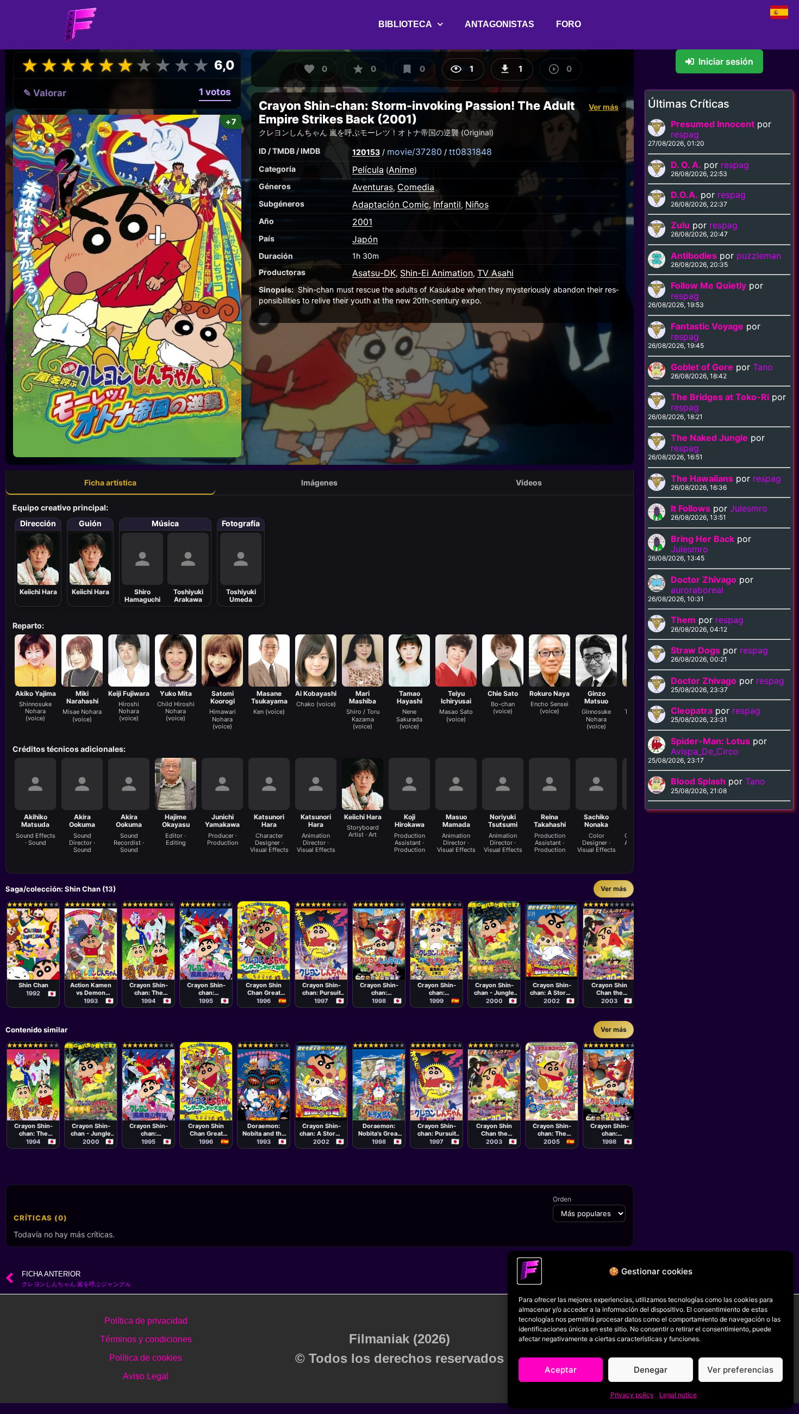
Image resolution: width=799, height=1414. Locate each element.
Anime (401, 169)
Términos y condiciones (146, 1339)
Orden (562, 1199)
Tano (763, 367)
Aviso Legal (145, 1376)
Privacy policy (632, 1395)
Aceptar (561, 1370)
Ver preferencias (740, 1370)
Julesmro (748, 508)
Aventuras (372, 187)
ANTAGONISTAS (499, 24)
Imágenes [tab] (319, 482)
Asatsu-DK (374, 272)
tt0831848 (470, 151)
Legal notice (678, 1395)
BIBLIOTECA (405, 24)
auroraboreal (697, 589)
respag (685, 134)
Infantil (447, 204)
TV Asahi (495, 272)
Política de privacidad (146, 1320)
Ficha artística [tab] (110, 482)
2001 (362, 221)
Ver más (604, 106)
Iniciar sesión (725, 61)
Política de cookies (145, 1357)
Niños (477, 204)
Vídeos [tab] (529, 482)
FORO (568, 24)
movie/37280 (414, 151)
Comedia (415, 187)
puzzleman (758, 255)
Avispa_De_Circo (705, 751)
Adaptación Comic (390, 204)
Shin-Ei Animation (436, 272)
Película (368, 169)
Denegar (650, 1370)
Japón (365, 239)
